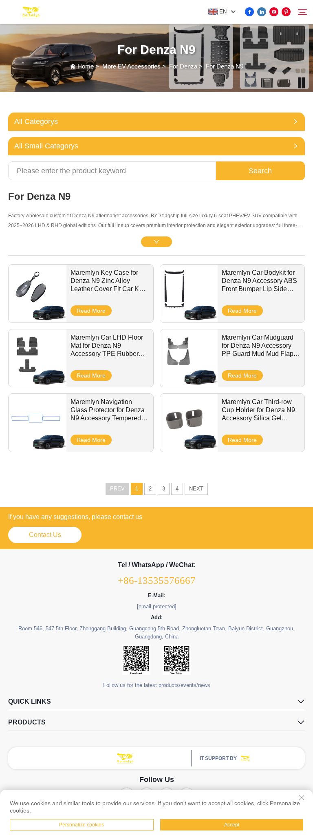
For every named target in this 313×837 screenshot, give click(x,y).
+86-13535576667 (157, 580)
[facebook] (249, 11)
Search (260, 171)
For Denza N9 (224, 66)
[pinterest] (286, 11)
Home (85, 66)
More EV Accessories (131, 66)
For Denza (183, 66)
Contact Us (45, 534)
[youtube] (273, 11)
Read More (91, 310)
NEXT (196, 489)
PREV (117, 489)
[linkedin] (261, 11)
